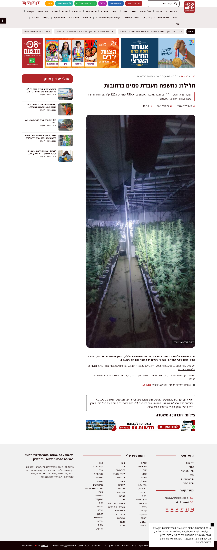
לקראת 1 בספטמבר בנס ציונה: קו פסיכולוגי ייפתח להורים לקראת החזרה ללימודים (41, 153)
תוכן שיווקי (43, 11)
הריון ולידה (74, 17)
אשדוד (143, 477)
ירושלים (121, 484)
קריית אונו (99, 477)
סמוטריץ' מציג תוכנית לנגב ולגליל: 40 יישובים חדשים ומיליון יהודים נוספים (41, 91)
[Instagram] (33, 3)
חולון (123, 462)
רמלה (100, 510)
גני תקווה (142, 514)
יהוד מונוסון (120, 470)
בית (193, 76)
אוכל (106, 11)
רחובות (100, 506)
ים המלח (121, 477)
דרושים (176, 17)
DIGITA (44, 545)
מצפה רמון (120, 514)
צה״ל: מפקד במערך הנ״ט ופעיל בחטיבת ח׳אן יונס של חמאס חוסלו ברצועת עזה (155, 31)
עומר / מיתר (98, 466)
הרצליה (143, 525)
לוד (123, 499)
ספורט (54, 11)
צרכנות (146, 17)
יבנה (123, 466)
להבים (122, 496)
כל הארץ (121, 488)
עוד (177, 24)
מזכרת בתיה (119, 510)
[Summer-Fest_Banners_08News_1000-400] (82, 67)
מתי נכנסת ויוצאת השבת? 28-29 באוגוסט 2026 (34, 31)
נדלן (125, 11)
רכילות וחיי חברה (161, 17)
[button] (3, 21)
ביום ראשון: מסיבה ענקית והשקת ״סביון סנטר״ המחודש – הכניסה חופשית (89, 31)
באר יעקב (142, 484)
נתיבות (122, 521)
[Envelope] (167, 510)
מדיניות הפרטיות (203, 542)
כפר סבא (121, 492)
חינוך (133, 11)
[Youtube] (24, 3)
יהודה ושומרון (119, 473)
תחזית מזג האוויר (131, 17)
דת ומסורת (76, 11)
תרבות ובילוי (91, 11)
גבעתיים (142, 503)
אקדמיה (30, 11)
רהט (101, 502)
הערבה (143, 521)
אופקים (143, 462)
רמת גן (100, 513)
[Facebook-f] (38, 3)
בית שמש (142, 492)
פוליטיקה (87, 17)
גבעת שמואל (141, 499)
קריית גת (99, 481)
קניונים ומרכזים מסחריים (109, 17)
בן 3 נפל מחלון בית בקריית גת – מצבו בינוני (40, 121)
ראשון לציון (98, 499)
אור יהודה (142, 466)
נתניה (122, 525)
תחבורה (35, 17)
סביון (101, 462)
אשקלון (143, 481)
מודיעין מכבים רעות (116, 503)
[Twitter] (29, 3)
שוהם (100, 524)
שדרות (100, 521)
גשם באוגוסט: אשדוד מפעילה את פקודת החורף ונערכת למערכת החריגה (41, 107)
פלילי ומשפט (145, 11)
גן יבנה (143, 510)
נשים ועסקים (59, 17)
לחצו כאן (146, 384)
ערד (101, 470)
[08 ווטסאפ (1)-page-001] (32, 67)
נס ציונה (121, 518)
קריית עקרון (98, 484)
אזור (144, 470)
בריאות (115, 11)
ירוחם (122, 481)
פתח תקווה (98, 473)
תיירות (64, 11)
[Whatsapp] (192, 510)
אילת (144, 473)
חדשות (159, 11)
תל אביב (99, 528)
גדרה (144, 507)
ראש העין (99, 495)
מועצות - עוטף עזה (116, 507)
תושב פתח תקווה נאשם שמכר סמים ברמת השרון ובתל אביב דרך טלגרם (40, 136)
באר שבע (142, 488)
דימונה (143, 518)
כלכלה (46, 17)
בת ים (144, 496)
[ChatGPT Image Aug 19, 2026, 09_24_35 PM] (140, 430)
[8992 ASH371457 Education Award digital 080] (158, 67)
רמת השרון (98, 517)
